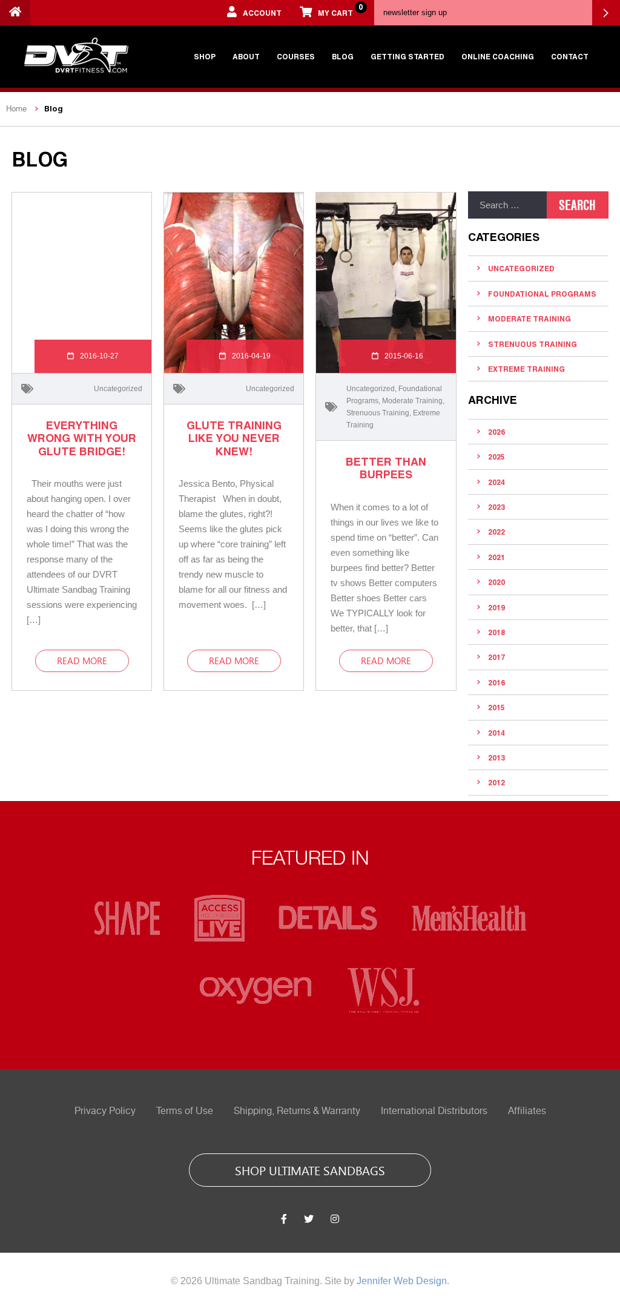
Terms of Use (184, 1111)
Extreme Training (526, 368)
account (262, 12)
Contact (570, 56)
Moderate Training (412, 401)
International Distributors (434, 1111)
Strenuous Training (377, 413)
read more (82, 661)
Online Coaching (497, 56)
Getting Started (407, 56)
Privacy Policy (105, 1111)
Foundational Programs (542, 293)
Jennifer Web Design (402, 1281)
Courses (296, 56)
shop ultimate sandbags (310, 1169)
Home (16, 108)
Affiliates (527, 1111)
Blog (343, 56)
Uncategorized (118, 388)
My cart (340, 9)
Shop (205, 56)
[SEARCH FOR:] (507, 205)
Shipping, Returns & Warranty (297, 1111)
